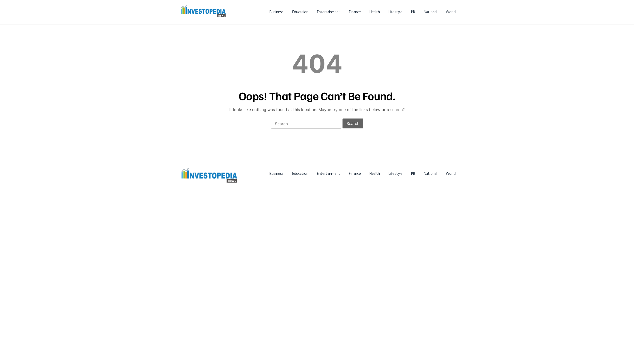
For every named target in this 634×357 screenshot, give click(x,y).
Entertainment (328, 12)
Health (375, 12)
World (451, 12)
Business (276, 12)
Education (300, 12)
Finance (355, 12)
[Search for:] (306, 124)
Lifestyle (395, 12)
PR (413, 12)
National (430, 12)
